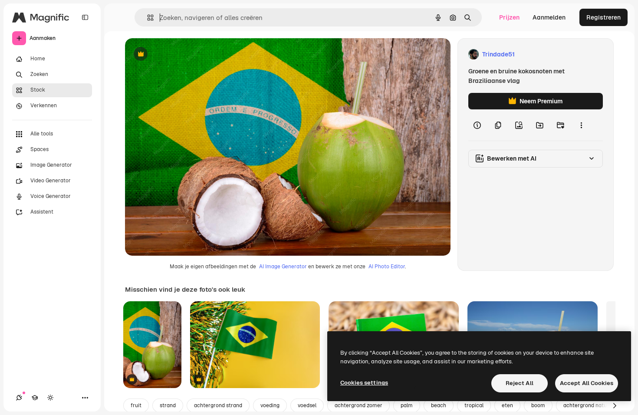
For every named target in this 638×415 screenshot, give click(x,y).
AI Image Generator (283, 266)
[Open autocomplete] (147, 17)
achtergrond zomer (358, 405)
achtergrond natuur (587, 405)
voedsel (307, 405)
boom (538, 405)
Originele (182, 54)
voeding (270, 405)
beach (438, 405)
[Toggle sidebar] (85, 17)
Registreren (603, 17)
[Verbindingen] (19, 398)
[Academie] (35, 398)
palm (407, 405)
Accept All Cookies (586, 383)
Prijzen (509, 17)
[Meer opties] (581, 125)
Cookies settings (364, 382)
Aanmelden (549, 17)
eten (507, 405)
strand (168, 405)
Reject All (519, 383)
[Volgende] (614, 405)
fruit (136, 405)
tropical (473, 405)
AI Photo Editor (386, 266)
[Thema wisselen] (50, 398)
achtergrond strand (218, 405)
